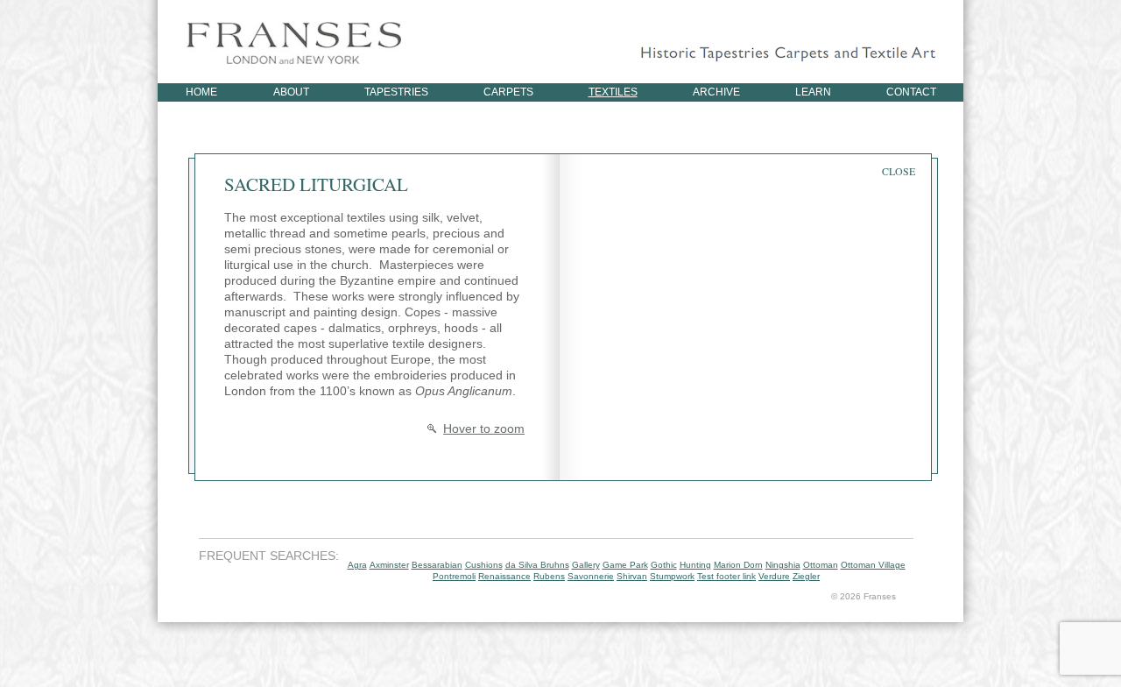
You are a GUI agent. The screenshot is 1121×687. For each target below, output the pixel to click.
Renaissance (504, 576)
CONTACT (911, 92)
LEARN (813, 92)
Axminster (389, 565)
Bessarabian (437, 565)
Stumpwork (672, 576)
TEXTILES (613, 92)
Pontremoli (454, 576)
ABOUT (291, 92)
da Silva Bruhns (537, 565)
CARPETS (508, 92)
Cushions (484, 565)
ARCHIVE (716, 92)
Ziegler (806, 576)
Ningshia (782, 565)
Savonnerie (591, 576)
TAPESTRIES (396, 92)
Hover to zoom (484, 428)
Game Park (625, 565)
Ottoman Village (873, 565)
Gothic (664, 565)
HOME (201, 92)
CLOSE (898, 171)
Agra (357, 565)
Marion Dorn (738, 565)
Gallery (586, 565)
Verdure (774, 576)
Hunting (695, 565)
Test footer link (726, 576)
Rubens (549, 576)
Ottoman (820, 565)
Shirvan (632, 576)
